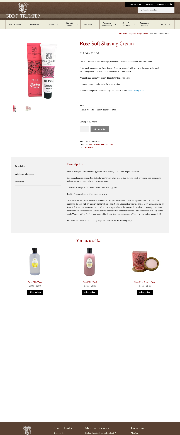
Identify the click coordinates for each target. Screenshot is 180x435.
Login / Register (134, 4)
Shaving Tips (59, 432)
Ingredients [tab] (20, 181)
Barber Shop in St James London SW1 (101, 432)
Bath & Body (69, 24)
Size (82, 105)
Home (125, 33)
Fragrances (34, 24)
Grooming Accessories (107, 24)
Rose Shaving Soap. (136, 90)
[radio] (87, 110)
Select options (35, 292)
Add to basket (99, 129)
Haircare (88, 24)
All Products (15, 24)
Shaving (50, 24)
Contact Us (165, 24)
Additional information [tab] (24, 173)
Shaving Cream (107, 144)
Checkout (149, 4)
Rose (146, 33)
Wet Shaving (89, 147)
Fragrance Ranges (144, 24)
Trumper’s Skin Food (104, 203)
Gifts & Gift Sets (125, 24)
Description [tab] (20, 166)
